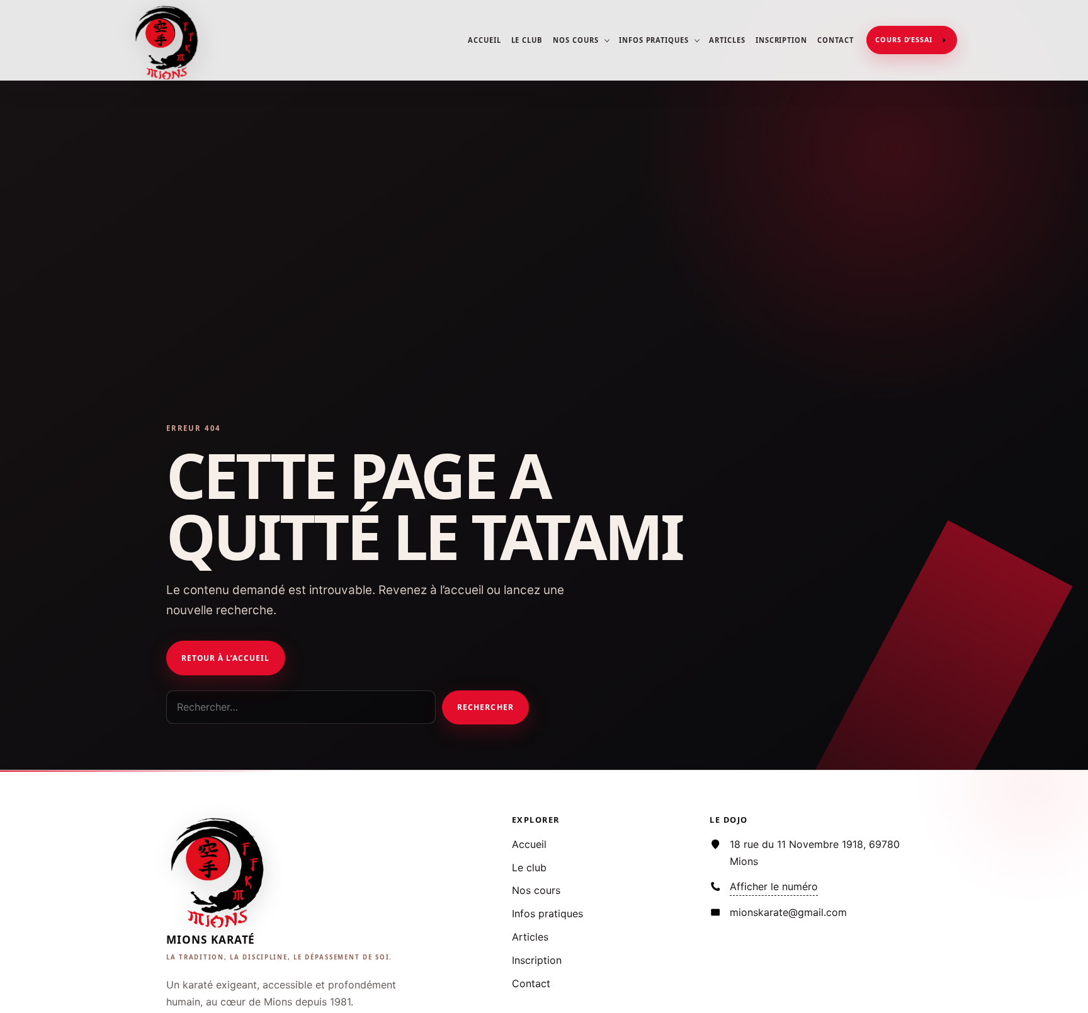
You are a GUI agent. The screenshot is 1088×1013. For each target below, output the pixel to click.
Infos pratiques (654, 40)
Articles (727, 40)
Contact (835, 40)
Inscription (781, 40)
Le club (527, 40)
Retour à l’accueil (225, 658)
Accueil (484, 40)
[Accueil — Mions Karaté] (168, 40)
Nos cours (576, 40)
